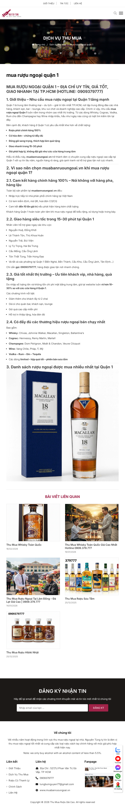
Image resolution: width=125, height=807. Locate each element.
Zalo (118, 754)
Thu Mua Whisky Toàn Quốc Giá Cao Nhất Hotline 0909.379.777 (91, 546)
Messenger (118, 771)
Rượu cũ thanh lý (18, 780)
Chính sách (15, 786)
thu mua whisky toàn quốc (24, 544)
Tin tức (64, 3)
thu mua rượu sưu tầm (79, 598)
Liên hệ (78, 3)
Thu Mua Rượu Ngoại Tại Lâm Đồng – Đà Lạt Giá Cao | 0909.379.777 (31, 600)
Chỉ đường (118, 789)
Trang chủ (39, 44)
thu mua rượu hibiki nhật (22, 652)
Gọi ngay (118, 780)
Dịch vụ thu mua (57, 44)
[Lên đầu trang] (116, 799)
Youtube (118, 762)
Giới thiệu (48, 3)
